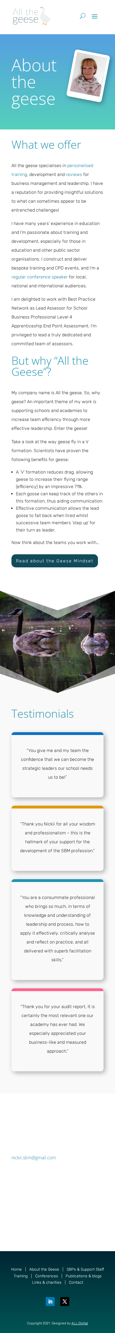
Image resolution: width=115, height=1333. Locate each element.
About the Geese (44, 1269)
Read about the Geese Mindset (55, 560)
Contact (76, 1282)
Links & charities (46, 1282)
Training (21, 1276)
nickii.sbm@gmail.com (33, 1158)
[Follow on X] (64, 1301)
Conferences (46, 1276)
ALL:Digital (79, 1323)
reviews (74, 174)
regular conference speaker (39, 277)
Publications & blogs (84, 1276)
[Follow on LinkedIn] (50, 1301)
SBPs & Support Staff (85, 1269)
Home (16, 1269)
